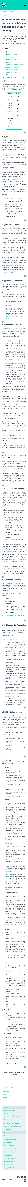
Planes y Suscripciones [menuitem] (10, 1158)
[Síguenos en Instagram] (22, 1177)
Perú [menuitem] (4, 1101)
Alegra (17, 40)
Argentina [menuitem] (5, 1104)
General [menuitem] (5, 1107)
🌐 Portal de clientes (11, 75)
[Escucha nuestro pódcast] (25, 1180)
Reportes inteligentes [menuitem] (10, 1120)
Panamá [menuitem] (5, 1097)
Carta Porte (9, 876)
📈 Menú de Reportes (11, 69)
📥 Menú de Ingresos (11, 54)
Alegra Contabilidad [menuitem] (10, 1110)
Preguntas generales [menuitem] (10, 1139)
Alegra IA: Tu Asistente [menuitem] (10, 1168)
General (4, 11)
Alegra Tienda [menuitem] (8, 1164)
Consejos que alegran (8, 15)
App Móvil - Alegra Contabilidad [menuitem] (13, 1152)
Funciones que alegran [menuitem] (10, 1136)
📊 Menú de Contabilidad (12, 67)
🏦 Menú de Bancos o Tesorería (14, 64)
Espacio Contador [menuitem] (9, 1145)
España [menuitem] (5, 1094)
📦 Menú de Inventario (12, 62)
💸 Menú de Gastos (11, 57)
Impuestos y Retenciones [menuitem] (11, 1123)
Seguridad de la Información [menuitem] (12, 1149)
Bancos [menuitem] (6, 1113)
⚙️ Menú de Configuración (13, 72)
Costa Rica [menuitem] (6, 1091)
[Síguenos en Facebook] (18, 1177)
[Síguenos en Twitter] (25, 1177)
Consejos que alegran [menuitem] (11, 1133)
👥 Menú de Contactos (12, 59)
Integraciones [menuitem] (8, 1142)
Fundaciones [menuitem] (8, 1155)
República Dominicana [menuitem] (9, 1088)
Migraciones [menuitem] (7, 1129)
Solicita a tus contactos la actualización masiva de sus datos (15, 316)
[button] (25, 1088)
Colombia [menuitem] (5, 1085)
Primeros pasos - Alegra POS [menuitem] (12, 1126)
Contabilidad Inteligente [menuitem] (11, 1117)
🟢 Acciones (8, 52)
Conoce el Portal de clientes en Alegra (15, 753)
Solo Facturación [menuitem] (9, 1161)
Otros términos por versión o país (14, 77)
